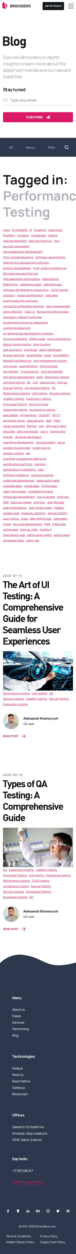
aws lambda (34, 355)
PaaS (57, 420)
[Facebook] (8, 1211)
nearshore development (18, 442)
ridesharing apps (30, 284)
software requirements (50, 257)
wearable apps (12, 486)
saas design (10, 415)
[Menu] (71, 6)
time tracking (41, 344)
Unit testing (39, 393)
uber (41, 469)
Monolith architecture (17, 361)
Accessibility (61, 355)
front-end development (18, 257)
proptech (9, 295)
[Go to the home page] (16, 6)
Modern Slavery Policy (20, 1242)
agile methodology (15, 508)
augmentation (28, 366)
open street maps (40, 508)
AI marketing (28, 415)
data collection (12, 312)
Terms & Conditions (18, 1236)
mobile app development (19, 480)
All (11, 147)
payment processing (16, 246)
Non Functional (38, 404)
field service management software (26, 262)
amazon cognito (13, 453)
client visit (32, 540)
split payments (12, 350)
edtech (53, 235)
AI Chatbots (19, 230)
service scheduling (15, 339)
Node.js (17, 1068)
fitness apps (49, 486)
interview (63, 497)
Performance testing (16, 393)
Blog (15, 1035)
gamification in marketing (19, 469)
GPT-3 (56, 415)
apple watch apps (48, 480)
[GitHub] (18, 1211)
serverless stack (13, 540)
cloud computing (14, 426)
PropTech (9, 235)
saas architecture (40, 241)
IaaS (49, 420)
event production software (20, 301)
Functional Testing (15, 404)
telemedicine (50, 279)
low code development (27, 524)
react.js (30, 312)
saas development (15, 241)
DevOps (32, 426)
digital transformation (17, 344)
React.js (18, 1074)
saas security (35, 420)
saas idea (51, 295)
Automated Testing (37, 388)
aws (41, 426)
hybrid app (59, 524)
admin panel (62, 535)
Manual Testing (13, 388)
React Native (21, 1081)
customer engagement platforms (24, 459)
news (6, 230)
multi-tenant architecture (50, 268)
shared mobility (57, 513)
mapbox (59, 508)
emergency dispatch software (22, 317)
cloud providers (46, 442)
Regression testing (57, 377)
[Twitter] (58, 1211)
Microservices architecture (20, 273)
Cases (16, 1016)
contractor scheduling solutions (23, 306)
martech (40, 464)
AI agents (40, 230)
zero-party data (56, 426)
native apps (10, 529)
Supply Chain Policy (52, 1242)
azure (61, 442)
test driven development (19, 377)
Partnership (20, 1029)
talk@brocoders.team (28, 1182)
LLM (35, 382)
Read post (10, 736)
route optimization (59, 339)
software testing (14, 382)
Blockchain (20, 1094)
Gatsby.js (18, 1087)
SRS (6, 502)
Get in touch (53, 6)
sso (28, 453)
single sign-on (41, 448)
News (30, 147)
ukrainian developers (28, 437)
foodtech (45, 529)
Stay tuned (14, 90)
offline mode (37, 339)
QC (54, 388)
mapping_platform (33, 513)
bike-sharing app (40, 518)
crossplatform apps (40, 491)
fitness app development (19, 497)
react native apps (14, 491)
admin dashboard (50, 350)
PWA (47, 524)
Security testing (59, 393)
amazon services (14, 355)
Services (18, 1022)
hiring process (49, 366)
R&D (51, 147)
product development (17, 268)
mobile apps (31, 486)
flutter (7, 524)
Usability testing (13, 399)
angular (8, 437)
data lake (9, 431)
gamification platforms (17, 464)
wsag (47, 355)
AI (30, 230)
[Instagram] (48, 1211)
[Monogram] (67, 1211)
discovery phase (21, 502)
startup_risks (28, 529)
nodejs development (30, 295)
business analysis (42, 475)
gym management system (50, 361)
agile (40, 377)
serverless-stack (14, 420)
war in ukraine (46, 497)
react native (11, 518)
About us (18, 1009)
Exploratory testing (38, 399)
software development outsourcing (26, 290)
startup (62, 382)
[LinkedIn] (28, 1211)
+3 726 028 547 (22, 1170)
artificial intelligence (16, 475)
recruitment (11, 371)
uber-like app (55, 502)
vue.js (44, 431)
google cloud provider (17, 448)
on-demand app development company (28, 333)
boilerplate (60, 518)
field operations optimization (21, 279)
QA (29, 382)
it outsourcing (30, 371)
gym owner (10, 366)
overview (39, 502)
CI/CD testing (59, 290)
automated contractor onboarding (25, 322)
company (23, 235)
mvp (56, 241)
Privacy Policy (49, 1236)
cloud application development (23, 252)
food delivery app (14, 535)
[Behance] (38, 1211)
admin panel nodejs (39, 535)
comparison (38, 235)
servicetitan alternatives (53, 312)
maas (24, 518)
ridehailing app (52, 284)
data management (58, 306)
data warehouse (27, 431)
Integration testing (15, 410)
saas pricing (47, 382)
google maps (11, 513)
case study (55, 230)
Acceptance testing (42, 410)
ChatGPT (44, 415)
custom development (17, 328)
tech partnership (51, 371)
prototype (30, 350)
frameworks (57, 431)
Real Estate (10, 284)
